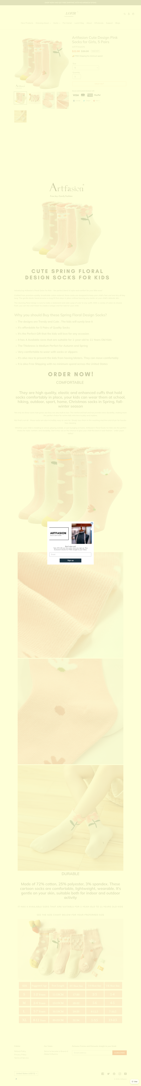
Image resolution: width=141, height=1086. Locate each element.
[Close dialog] (92, 523)
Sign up (71, 560)
